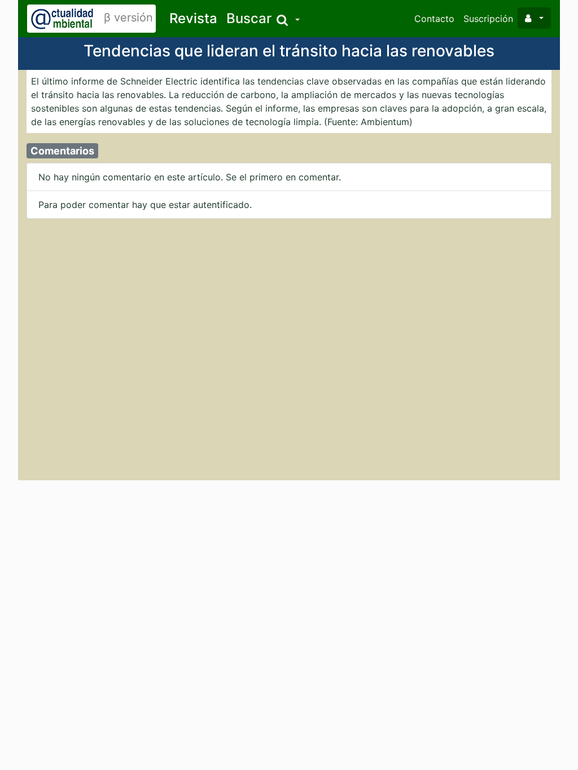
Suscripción (488, 18)
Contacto (434, 18)
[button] (263, 19)
